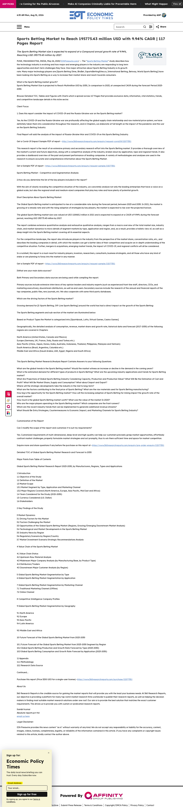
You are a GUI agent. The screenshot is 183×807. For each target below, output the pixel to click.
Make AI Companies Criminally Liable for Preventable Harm (102, 3)
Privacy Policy (137, 805)
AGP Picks (8, 4)
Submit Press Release (71, 805)
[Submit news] (8, 394)
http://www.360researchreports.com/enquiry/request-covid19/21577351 (96, 141)
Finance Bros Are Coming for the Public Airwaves (31, 3)
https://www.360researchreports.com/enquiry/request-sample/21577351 (80, 166)
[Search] (145, 27)
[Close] (48, 753)
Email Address (14, 783)
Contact (150, 805)
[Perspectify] (8, 400)
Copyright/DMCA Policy (116, 805)
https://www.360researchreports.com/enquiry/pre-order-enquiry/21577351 (128, 445)
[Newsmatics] (8, 413)
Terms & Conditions (93, 805)
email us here (23, 716)
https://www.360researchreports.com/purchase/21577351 (104, 679)
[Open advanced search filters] (151, 27)
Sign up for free (26, 794)
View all (177, 4)
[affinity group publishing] (8, 407)
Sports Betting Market (97, 61)
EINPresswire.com (69, 61)
